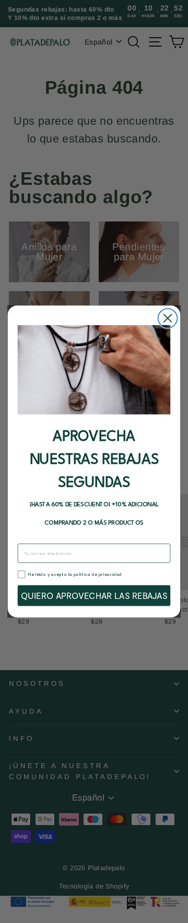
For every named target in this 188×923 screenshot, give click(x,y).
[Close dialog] (168, 318)
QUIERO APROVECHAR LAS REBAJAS (94, 595)
